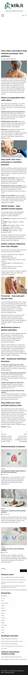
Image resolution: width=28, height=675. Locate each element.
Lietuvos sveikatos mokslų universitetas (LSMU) (11, 657)
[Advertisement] (14, 32)
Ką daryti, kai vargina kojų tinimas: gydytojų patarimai (13, 511)
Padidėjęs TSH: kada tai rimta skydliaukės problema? (12, 549)
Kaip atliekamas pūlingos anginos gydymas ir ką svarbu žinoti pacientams (13, 471)
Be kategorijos (4, 595)
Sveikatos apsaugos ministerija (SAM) (9, 638)
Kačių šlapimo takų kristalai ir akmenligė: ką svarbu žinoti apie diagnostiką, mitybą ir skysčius (13, 586)
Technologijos (4, 625)
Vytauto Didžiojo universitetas (7, 659)
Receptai (3, 620)
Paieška (3, 568)
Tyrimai (2, 627)
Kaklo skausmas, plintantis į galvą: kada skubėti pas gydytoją (14, 589)
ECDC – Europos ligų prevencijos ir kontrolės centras (12, 646)
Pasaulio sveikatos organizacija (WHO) (9, 643)
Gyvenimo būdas (4, 603)
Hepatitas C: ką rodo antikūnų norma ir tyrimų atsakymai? (13, 579)
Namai (2, 615)
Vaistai (2, 630)
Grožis (2, 600)
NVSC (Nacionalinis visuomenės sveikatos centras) (11, 641)
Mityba (2, 613)
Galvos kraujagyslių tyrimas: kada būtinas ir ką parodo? (12, 577)
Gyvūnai (3, 605)
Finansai (3, 598)
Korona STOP (4, 648)
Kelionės (3, 608)
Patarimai (3, 617)
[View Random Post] (23, 15)
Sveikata (9, 427)
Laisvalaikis (3, 610)
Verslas (2, 632)
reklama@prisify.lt (9, 672)
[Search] (25, 15)
